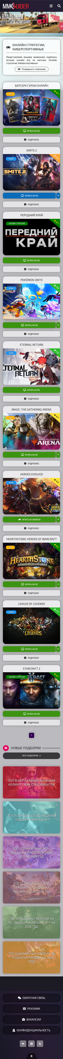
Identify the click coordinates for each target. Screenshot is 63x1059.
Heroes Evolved (31, 474)
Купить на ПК (31, 195)
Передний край (31, 215)
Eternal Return (31, 344)
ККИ (10, 94)
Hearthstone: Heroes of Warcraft (31, 539)
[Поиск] (59, 6)
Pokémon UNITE (32, 280)
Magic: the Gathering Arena (31, 409)
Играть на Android (31, 519)
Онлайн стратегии (17, 223)
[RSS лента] (40, 1043)
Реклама (33, 1008)
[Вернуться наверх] (31, 1056)
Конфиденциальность (33, 1030)
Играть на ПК (33, 131)
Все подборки (30, 755)
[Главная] (16, 6)
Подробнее (33, 139)
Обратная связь (34, 997)
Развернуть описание (33, 69)
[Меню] (51, 6)
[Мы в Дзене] (31, 1043)
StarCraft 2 (31, 668)
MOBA (11, 159)
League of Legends (31, 603)
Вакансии (33, 1019)
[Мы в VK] (23, 1043)
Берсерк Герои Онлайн (31, 85)
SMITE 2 (31, 150)
